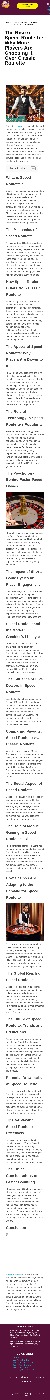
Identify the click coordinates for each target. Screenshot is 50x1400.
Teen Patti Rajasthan (23, 1362)
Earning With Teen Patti (25, 1370)
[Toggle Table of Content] (32, 168)
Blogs (16, 1357)
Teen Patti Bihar (21, 1367)
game (19, 126)
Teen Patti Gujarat (22, 1365)
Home (8, 22)
